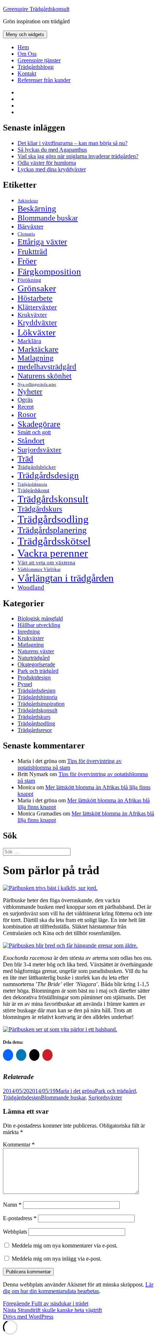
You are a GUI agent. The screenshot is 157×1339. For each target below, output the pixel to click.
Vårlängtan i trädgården (66, 578)
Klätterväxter (37, 307)
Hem (23, 47)
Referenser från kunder (44, 80)
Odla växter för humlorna (47, 163)
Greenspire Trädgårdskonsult (36, 9)
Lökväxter (36, 332)
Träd (25, 458)
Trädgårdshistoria (32, 484)
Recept (26, 407)
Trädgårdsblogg (36, 67)
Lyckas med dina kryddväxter (52, 169)
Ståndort (31, 440)
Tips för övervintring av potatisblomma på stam (70, 764)
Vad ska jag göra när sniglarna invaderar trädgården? (78, 156)
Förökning (29, 280)
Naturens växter (36, 651)
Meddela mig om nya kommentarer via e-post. (65, 1245)
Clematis (26, 234)
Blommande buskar (48, 218)
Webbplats (15, 1232)
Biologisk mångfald (40, 618)
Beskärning (37, 208)
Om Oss (27, 54)
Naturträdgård (34, 658)
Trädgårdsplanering (52, 530)
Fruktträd (32, 251)
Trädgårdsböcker (37, 467)
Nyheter (30, 391)
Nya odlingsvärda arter (37, 384)
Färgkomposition (49, 271)
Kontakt (27, 73)
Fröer (27, 261)
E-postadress (20, 1218)
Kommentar (19, 1144)
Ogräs (25, 399)
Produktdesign (34, 677)
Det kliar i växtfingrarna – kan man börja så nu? (72, 143)
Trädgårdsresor (35, 730)
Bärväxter (30, 226)
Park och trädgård (38, 671)
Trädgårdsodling (53, 519)
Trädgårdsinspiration (41, 704)
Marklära (29, 341)
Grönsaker (37, 288)
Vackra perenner (53, 553)
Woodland (31, 587)
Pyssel (25, 684)
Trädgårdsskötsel (54, 541)
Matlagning (36, 358)
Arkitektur (28, 200)
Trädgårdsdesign (48, 475)
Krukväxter (32, 314)
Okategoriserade (36, 664)
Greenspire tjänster (39, 60)
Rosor (27, 414)
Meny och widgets (25, 34)
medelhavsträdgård (47, 366)
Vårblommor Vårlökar (39, 569)
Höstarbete (35, 298)
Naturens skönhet (45, 375)
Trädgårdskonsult (53, 499)
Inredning (29, 631)
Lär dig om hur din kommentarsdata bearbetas (78, 1287)
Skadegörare (39, 424)
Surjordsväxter (39, 449)
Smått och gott (34, 432)
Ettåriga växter (42, 241)
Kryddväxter (37, 323)
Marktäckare (38, 349)
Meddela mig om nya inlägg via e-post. (57, 1259)
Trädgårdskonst (33, 490)
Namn (12, 1205)
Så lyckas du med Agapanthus (52, 150)
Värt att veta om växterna (46, 562)
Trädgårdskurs (40, 509)
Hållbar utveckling (39, 625)
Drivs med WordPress (28, 1316)
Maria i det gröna (75, 1091)
